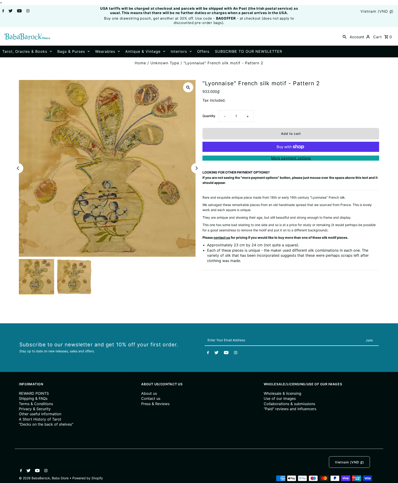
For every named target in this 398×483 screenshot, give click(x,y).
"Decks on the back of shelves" (46, 424)
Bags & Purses (71, 51)
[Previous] (18, 168)
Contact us (150, 398)
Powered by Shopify (87, 478)
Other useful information (40, 414)
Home (140, 63)
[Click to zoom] (188, 87)
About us (149, 393)
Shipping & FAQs (33, 398)
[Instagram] (27, 11)
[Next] (196, 168)
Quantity (208, 116)
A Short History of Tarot (40, 419)
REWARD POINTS (34, 393)
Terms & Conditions (36, 403)
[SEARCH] (345, 36)
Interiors (179, 51)
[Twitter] (9, 11)
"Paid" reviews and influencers (290, 408)
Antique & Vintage (143, 51)
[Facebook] (2, 11)
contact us (222, 237)
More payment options (291, 158)
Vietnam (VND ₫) (377, 11)
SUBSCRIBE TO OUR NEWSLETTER (248, 51)
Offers (203, 51)
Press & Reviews (155, 403)
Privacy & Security (35, 408)
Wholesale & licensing (282, 393)
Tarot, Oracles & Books (24, 51)
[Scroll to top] (388, 473)
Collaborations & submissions (289, 403)
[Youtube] (19, 11)
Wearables (105, 51)
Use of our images (280, 398)
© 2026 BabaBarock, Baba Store (44, 478)
